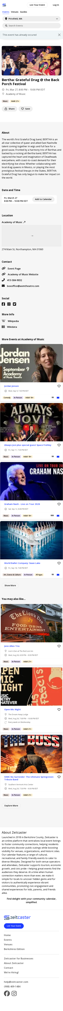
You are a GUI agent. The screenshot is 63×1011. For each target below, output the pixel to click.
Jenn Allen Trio (12, 646)
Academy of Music (15, 94)
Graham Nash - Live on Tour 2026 (22, 504)
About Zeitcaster (14, 963)
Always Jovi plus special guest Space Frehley (27, 444)
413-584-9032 (14, 280)
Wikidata (12, 326)
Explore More (11, 805)
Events (5, 11)
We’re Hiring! (11, 972)
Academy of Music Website (23, 274)
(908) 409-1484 (12, 986)
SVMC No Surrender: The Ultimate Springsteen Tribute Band (28, 778)
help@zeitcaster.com (16, 981)
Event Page (14, 268)
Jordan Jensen (11, 385)
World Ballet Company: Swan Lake (22, 563)
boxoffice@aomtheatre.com (23, 286)
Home (7, 935)
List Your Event (37, 4)
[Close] (59, 35)
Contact (8, 967)
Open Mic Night (12, 709)
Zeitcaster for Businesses (18, 958)
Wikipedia (13, 321)
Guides (23, 11)
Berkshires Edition (14, 949)
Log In (56, 4)
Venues (14, 11)
